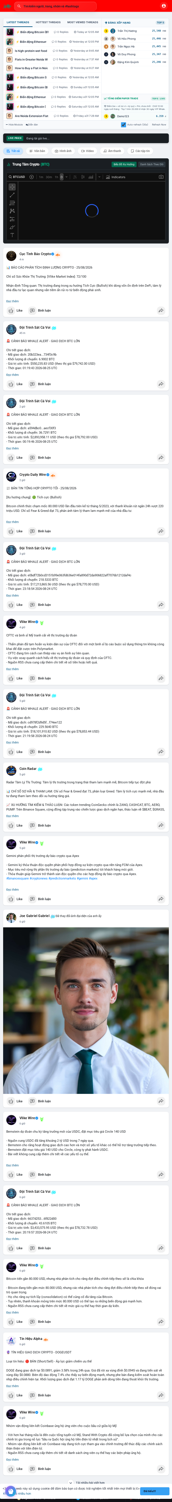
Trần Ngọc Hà (125, 46)
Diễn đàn (33, 124)
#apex (93, 878)
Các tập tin (142, 151)
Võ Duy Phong (126, 54)
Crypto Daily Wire (33, 475)
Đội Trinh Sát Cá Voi (35, 327)
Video (89, 151)
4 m (22, 259)
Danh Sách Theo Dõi (151, 164)
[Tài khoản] (164, 6)
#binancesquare (17, 878)
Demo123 (123, 116)
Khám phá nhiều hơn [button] (17, 1493)
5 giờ (22, 700)
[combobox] (55, 6)
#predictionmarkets (62, 878)
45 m (22, 333)
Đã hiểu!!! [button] (150, 1491)
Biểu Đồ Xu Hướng (124, 164)
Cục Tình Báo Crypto (35, 254)
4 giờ (22, 627)
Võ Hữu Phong (126, 38)
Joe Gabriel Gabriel (35, 916)
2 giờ (22, 406)
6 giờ (22, 921)
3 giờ (22, 553)
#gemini (82, 878)
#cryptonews (39, 878)
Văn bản (39, 151)
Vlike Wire (27, 622)
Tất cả (15, 151)
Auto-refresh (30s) (137, 124)
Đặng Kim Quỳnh (128, 62)
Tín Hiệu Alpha (31, 1339)
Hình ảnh (65, 151)
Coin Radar (28, 769)
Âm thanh (114, 151)
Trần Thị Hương (127, 30)
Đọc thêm (12, 301)
